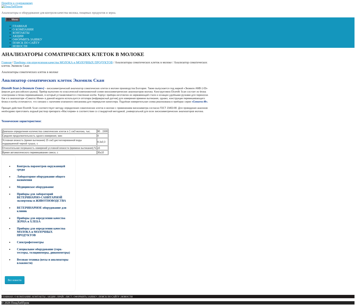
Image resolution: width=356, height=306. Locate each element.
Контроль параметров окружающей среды (41, 168)
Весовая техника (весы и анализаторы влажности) (42, 261)
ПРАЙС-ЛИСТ (64, 296)
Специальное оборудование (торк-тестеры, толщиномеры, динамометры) (43, 251)
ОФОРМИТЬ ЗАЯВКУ (27, 39)
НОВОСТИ (20, 46)
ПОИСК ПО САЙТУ (26, 42)
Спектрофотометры (30, 242)
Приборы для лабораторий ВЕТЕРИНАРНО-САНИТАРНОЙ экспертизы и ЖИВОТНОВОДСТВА (41, 197)
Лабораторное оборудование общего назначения (41, 178)
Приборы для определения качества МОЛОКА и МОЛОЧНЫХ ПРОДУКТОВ (63, 62)
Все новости (15, 280)
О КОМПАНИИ (23, 29)
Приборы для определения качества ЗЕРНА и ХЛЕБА (41, 219)
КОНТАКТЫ (21, 32)
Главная (6, 62)
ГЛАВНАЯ (20, 26)
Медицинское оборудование (35, 186)
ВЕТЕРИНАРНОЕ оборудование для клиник (41, 209)
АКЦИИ (18, 36)
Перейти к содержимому (17, 3)
